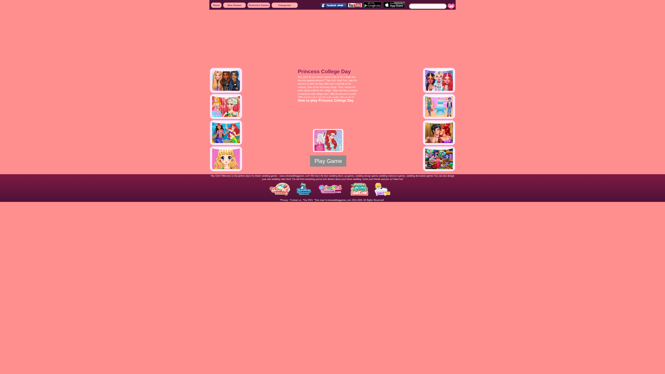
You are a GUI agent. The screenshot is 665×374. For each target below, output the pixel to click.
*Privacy (284, 200)
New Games (234, 5)
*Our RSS (308, 200)
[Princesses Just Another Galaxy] (226, 80)
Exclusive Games (259, 5)
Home (216, 5)
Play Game (328, 161)
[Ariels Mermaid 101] (226, 132)
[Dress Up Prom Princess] (226, 158)
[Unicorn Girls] (439, 80)
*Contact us (296, 200)
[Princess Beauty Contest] (226, 106)
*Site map (319, 200)
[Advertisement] (104, 36)
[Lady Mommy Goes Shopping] (439, 158)
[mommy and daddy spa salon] (439, 106)
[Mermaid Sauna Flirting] (439, 132)
